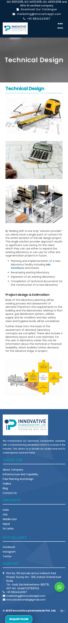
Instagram (9, 551)
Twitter (7, 556)
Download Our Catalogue (39, 9)
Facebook (9, 547)
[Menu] (60, 23)
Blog (5, 488)
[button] (59, 587)
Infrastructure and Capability (20, 474)
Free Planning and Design (18, 479)
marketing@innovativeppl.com (39, 14)
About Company (13, 469)
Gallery (7, 483)
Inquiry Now (18, 619)
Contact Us (10, 493)
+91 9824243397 (38, 18)
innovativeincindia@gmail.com (26, 599)
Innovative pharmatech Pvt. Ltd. (34, 610)
